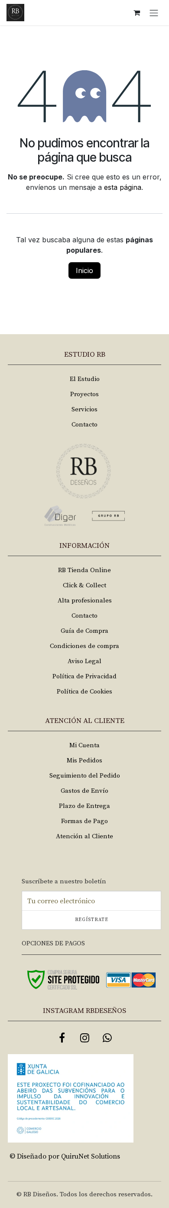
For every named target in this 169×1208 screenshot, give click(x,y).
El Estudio (85, 379)
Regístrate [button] (91, 920)
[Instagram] (84, 1038)
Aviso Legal (84, 661)
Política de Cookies (84, 691)
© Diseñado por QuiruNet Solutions (65, 1156)
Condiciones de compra (84, 646)
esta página (122, 187)
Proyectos (84, 394)
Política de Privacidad (84, 676)
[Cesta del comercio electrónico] (136, 12)
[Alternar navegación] (153, 12)
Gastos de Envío (84, 791)
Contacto (85, 424)
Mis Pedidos (84, 760)
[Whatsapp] (107, 1038)
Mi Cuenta (84, 745)
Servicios (85, 409)
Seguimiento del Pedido (84, 776)
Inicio (84, 270)
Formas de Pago (84, 821)
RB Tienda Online (84, 570)
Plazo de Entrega (84, 806)
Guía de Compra (84, 631)
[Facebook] (62, 1038)
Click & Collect (84, 585)
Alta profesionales (85, 600)
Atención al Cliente (84, 836)
